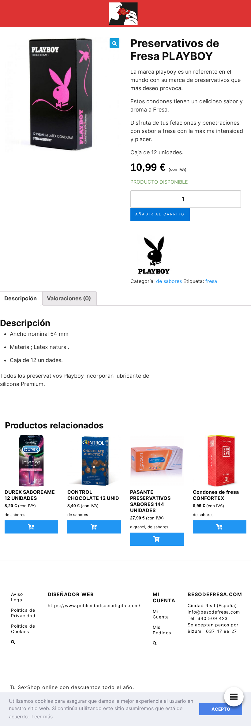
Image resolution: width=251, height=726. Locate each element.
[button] (114, 43)
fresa (211, 281)
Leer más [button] (42, 716)
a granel (137, 527)
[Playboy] (153, 254)
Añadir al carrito (160, 214)
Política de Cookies (23, 628)
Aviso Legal (17, 597)
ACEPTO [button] (221, 709)
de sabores (169, 281)
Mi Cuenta (161, 614)
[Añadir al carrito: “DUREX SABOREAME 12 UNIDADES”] (31, 527)
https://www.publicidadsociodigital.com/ (94, 605)
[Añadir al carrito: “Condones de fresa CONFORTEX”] (219, 527)
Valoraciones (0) (69, 298)
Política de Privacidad (23, 612)
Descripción (20, 298)
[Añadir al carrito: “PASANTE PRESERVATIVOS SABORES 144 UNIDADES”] (157, 539)
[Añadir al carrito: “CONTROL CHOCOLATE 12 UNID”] (94, 527)
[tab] (69, 298)
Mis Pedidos (162, 630)
